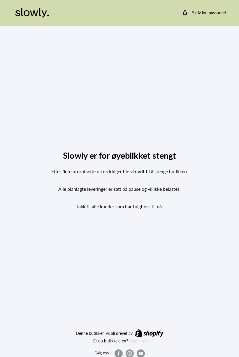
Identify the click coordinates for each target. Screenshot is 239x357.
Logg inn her (140, 340)
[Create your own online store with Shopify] (149, 333)
